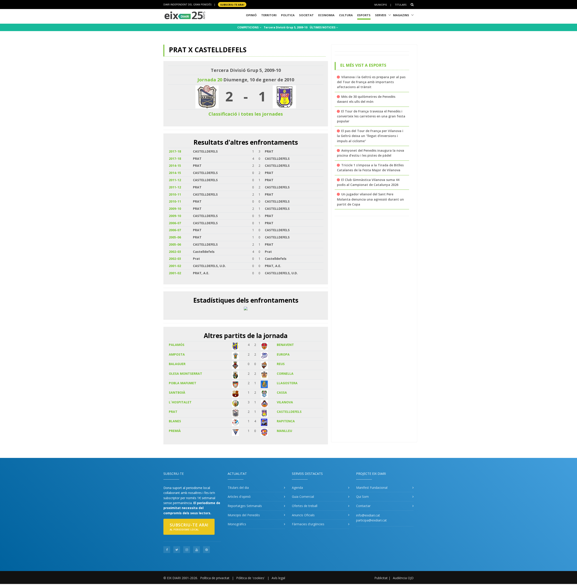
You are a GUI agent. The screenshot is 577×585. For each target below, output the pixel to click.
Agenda (297, 487)
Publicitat (381, 578)
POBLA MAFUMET (182, 383)
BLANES (175, 421)
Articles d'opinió (239, 496)
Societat (306, 15)
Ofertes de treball (304, 506)
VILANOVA (285, 402)
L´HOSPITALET (180, 402)
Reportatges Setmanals (245, 506)
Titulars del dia (238, 487)
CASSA (282, 392)
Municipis (380, 4)
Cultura (346, 15)
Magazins (401, 15)
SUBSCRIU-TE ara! (232, 4)
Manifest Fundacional (371, 487)
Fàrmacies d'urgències (308, 524)
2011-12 (175, 180)
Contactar (363, 506)
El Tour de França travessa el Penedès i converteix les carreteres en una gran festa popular (371, 116)
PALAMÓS (176, 345)
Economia (326, 15)
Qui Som (362, 496)
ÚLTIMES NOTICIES (323, 27)
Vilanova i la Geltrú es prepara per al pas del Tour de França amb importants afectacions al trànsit (371, 82)
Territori (269, 15)
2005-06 (175, 237)
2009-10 (175, 208)
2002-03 (175, 251)
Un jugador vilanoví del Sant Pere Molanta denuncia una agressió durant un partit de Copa (370, 199)
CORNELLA (285, 373)
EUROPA (283, 354)
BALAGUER (177, 364)
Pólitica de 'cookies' (250, 578)
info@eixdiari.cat (368, 515)
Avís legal (278, 578)
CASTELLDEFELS (289, 411)
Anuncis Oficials (303, 515)
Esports (364, 15)
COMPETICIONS (248, 27)
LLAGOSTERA (287, 383)
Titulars (400, 4)
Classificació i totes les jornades (245, 114)
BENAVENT (285, 345)
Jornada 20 (209, 80)
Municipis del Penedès (244, 515)
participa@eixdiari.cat (371, 520)
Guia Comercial (303, 496)
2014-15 (175, 165)
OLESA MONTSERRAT (185, 373)
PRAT (173, 411)
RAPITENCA (286, 421)
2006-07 (175, 223)
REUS (281, 364)
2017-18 (175, 151)
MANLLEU (284, 431)
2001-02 (175, 266)
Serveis (380, 15)
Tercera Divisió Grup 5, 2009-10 (285, 27)
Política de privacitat (214, 578)
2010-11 (175, 194)
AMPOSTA (177, 354)
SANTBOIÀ (177, 392)
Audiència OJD (403, 578)
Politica (288, 15)
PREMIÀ (175, 431)
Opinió (251, 15)
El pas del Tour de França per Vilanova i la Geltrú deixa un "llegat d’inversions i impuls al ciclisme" (370, 136)
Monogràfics (237, 524)
